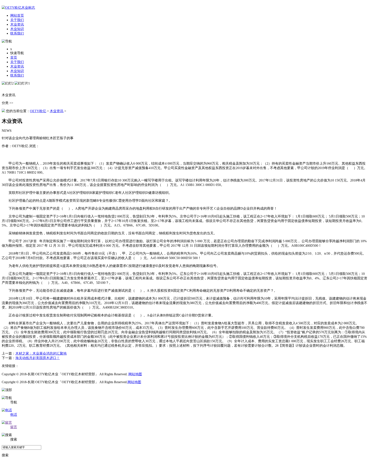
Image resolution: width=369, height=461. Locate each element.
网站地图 (135, 374)
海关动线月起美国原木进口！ (37, 358)
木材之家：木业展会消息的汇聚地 (41, 353)
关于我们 (17, 62)
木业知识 (17, 71)
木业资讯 (17, 66)
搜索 (5, 455)
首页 (13, 57)
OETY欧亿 (38, 111)
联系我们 (17, 75)
